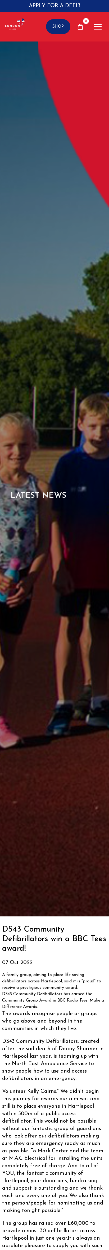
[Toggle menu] (98, 26)
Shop (58, 27)
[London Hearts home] (15, 26)
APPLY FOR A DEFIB (54, 6)
